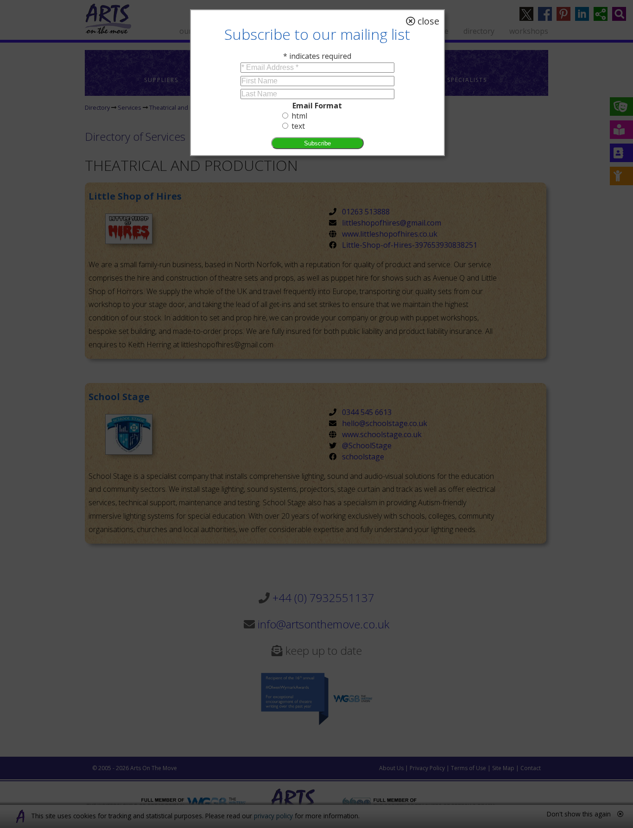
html (299, 116)
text (298, 126)
